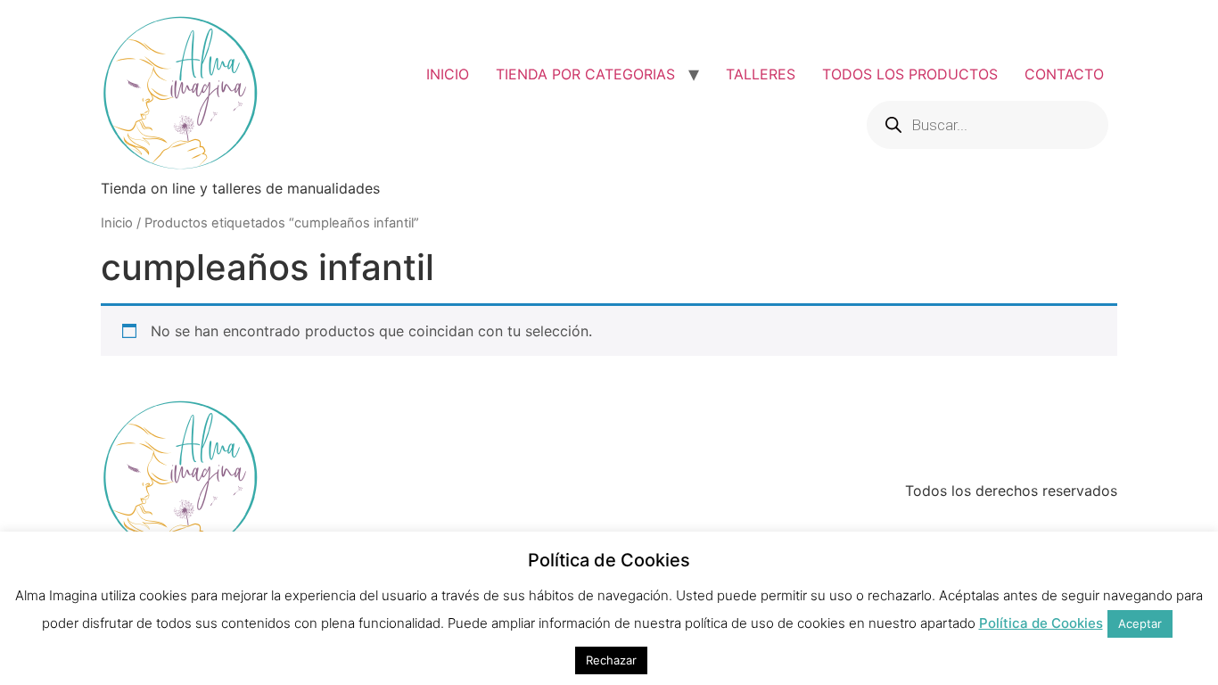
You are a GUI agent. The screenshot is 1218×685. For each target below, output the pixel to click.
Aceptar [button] (1140, 623)
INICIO (447, 74)
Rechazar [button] (611, 660)
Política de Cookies (1041, 623)
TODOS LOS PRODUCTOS (910, 74)
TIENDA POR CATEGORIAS (585, 74)
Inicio (117, 223)
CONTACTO (1064, 74)
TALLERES (760, 74)
